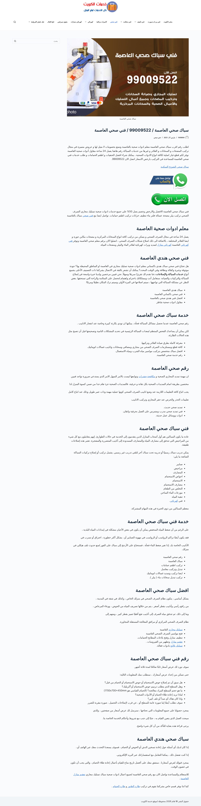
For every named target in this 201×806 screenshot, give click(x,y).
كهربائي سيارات (76, 22)
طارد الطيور (134, 786)
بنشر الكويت (168, 22)
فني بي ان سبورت (154, 22)
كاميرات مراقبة (102, 22)
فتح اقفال (50, 22)
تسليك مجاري (176, 629)
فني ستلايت (127, 22)
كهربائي (90, 22)
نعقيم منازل (177, 641)
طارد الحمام (119, 786)
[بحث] (15, 22)
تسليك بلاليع (177, 645)
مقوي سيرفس (62, 22)
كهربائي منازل (164, 244)
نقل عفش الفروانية (37, 22)
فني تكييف (140, 22)
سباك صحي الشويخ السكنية (175, 166)
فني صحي (113, 22)
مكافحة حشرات (147, 376)
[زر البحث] (15, 41)
